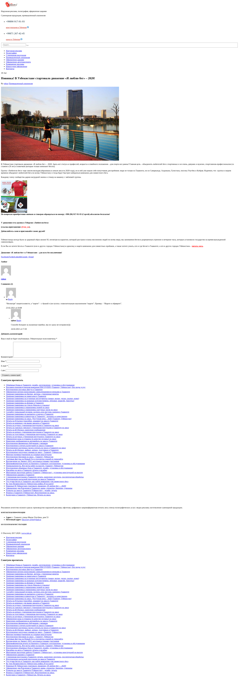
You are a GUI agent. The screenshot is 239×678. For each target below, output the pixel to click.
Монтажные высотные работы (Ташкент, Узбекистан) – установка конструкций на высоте (44, 472)
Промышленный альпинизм (18, 57)
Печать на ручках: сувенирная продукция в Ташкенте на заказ (32, 425)
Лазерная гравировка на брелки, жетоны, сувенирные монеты (32, 394)
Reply (10, 299)
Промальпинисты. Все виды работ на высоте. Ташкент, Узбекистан (34, 466)
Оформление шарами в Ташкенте (20, 475)
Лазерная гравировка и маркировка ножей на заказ (27, 407)
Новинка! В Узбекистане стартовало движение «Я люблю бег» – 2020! (36, 486)
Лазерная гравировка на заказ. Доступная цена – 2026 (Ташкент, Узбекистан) (38, 419)
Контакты (10, 69)
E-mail (4, 366)
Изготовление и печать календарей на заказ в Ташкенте (29, 446)
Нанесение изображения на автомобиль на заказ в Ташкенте (31, 441)
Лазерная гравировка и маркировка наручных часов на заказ (32, 410)
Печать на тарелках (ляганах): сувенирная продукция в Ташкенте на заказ (37, 428)
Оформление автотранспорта (18, 62)
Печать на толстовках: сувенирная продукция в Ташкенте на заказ (34, 434)
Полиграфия (11, 53)
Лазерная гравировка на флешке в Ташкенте (25, 403)
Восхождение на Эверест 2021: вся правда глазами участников (32, 461)
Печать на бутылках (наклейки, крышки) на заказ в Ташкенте (32, 421)
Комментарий (7, 357)
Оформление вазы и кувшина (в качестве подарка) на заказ (31, 439)
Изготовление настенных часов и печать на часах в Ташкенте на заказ (36, 448)
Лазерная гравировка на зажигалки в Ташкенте (26, 396)
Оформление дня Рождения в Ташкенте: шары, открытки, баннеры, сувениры (39, 488)
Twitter (11, 257)
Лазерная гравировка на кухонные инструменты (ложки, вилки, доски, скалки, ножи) (42, 398)
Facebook (5, 257)
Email (31, 257)
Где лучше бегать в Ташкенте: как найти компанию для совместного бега (37, 481)
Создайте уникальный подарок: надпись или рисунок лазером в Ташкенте (37, 412)
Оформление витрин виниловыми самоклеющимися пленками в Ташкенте (38, 392)
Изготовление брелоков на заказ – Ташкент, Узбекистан (29, 457)
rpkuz (6, 83)
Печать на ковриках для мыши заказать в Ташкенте (28, 423)
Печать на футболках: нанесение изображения (25, 430)
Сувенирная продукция (16, 55)
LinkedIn (18, 257)
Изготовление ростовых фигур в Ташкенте (24, 389)
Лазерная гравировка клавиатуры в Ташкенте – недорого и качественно (36, 416)
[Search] (28, 45)
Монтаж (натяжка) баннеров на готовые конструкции (29, 454)
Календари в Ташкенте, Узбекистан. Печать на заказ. (28, 495)
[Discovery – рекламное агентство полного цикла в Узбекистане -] (11, 7)
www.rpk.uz (26, 533)
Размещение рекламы (15, 64)
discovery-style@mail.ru (31, 520)
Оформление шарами (15, 60)
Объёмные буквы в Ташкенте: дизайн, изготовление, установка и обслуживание (40, 385)
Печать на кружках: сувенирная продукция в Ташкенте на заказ (33, 437)
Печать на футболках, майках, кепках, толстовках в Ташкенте (32, 450)
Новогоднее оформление (16, 66)
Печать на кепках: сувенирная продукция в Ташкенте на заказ (32, 432)
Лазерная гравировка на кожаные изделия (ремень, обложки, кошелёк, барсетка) (40, 401)
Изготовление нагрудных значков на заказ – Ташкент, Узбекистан (34, 452)
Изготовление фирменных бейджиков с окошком (27, 443)
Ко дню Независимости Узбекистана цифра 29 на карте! (30, 484)
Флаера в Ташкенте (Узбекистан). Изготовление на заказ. (30, 493)
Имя (3, 361)
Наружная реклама (14, 51)
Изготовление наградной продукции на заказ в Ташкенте (30, 479)
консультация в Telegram (16, 27)
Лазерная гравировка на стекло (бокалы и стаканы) (28, 405)
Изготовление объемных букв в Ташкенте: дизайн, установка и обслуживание (39, 468)
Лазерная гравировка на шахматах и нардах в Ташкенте (29, 414)
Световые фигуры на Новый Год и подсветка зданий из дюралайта (34, 459)
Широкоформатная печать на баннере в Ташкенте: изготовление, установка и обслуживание (45, 463)
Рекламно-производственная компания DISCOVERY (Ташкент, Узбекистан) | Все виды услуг (46, 387)
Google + (25, 257)
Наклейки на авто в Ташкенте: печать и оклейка (26, 470)
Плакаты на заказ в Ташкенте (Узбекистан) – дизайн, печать (31, 490)
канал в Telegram (13, 39)
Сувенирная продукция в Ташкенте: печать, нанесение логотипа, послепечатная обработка (45, 477)
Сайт (3, 370)
